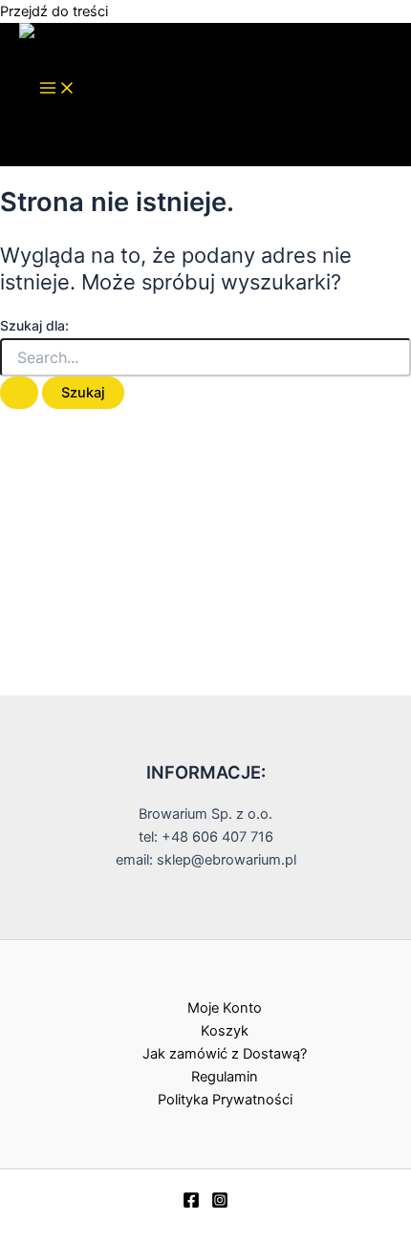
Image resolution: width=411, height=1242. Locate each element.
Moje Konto (224, 1008)
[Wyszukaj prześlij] (19, 393)
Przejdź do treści (54, 11)
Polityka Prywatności (225, 1099)
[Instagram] (219, 1203)
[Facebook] (191, 1203)
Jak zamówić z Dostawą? (224, 1053)
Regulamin (224, 1076)
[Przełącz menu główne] (57, 89)
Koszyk (225, 1030)
